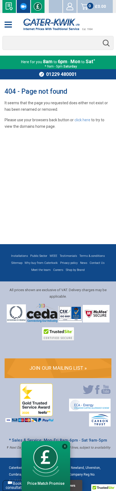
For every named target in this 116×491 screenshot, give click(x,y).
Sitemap (16, 263)
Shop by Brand (75, 270)
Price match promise (38, 6)
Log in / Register (70, 6)
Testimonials (68, 256)
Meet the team (41, 270)
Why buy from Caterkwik (41, 263)
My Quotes (55, 6)
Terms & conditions (92, 256)
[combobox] (58, 43)
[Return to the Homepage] (58, 24)
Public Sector (38, 256)
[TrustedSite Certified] (58, 334)
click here (82, 120)
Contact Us (97, 263)
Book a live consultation (23, 6)
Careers (58, 270)
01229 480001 (61, 74)
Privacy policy (69, 263)
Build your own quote (9, 6)
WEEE (53, 256)
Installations (19, 256)
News (83, 263)
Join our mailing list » (58, 368)
